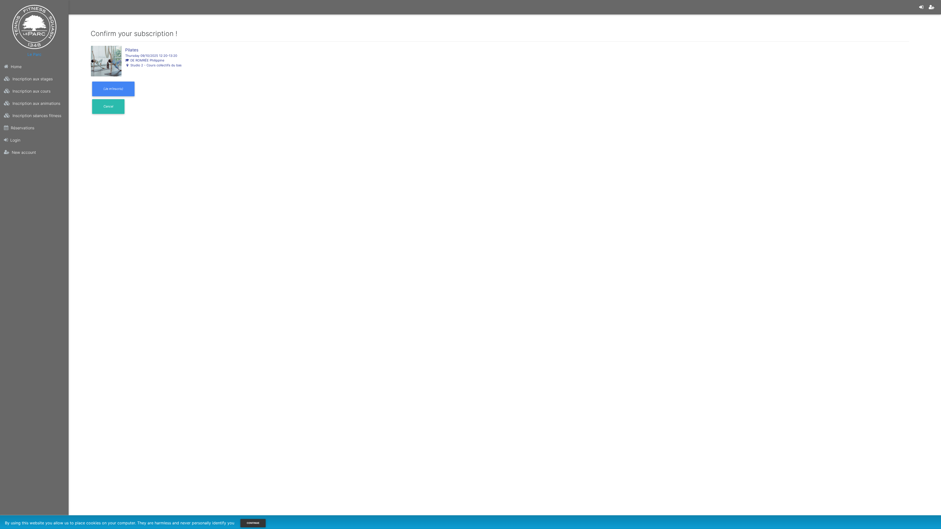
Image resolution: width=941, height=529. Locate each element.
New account (23, 152)
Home (16, 66)
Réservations (22, 127)
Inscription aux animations (35, 103)
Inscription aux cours (30, 91)
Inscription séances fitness (36, 115)
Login (14, 140)
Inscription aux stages (32, 78)
